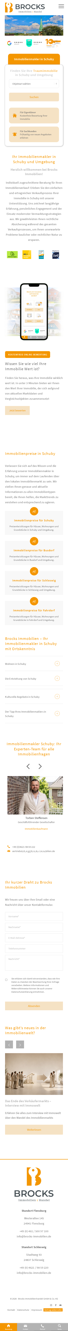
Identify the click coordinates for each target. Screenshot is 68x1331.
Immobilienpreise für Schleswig (34, 580)
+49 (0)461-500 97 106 (23, 846)
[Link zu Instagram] (51, 1305)
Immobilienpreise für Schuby (34, 520)
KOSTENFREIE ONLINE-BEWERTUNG (27, 354)
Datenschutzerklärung (21, 991)
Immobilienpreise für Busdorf (34, 550)
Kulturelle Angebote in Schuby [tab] (22, 697)
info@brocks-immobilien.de (34, 1236)
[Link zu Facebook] (55, 1305)
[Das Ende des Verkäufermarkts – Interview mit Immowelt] (34, 1074)
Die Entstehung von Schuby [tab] (20, 678)
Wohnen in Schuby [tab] (15, 664)
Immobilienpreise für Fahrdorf (34, 610)
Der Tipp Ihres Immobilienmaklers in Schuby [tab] (25, 714)
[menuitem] (59, 10)
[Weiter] (20, 1044)
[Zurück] (9, 1044)
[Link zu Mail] (60, 1305)
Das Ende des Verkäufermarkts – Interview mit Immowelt (28, 1103)
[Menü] (59, 10)
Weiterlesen (34, 1129)
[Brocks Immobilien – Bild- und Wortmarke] (28, 6)
